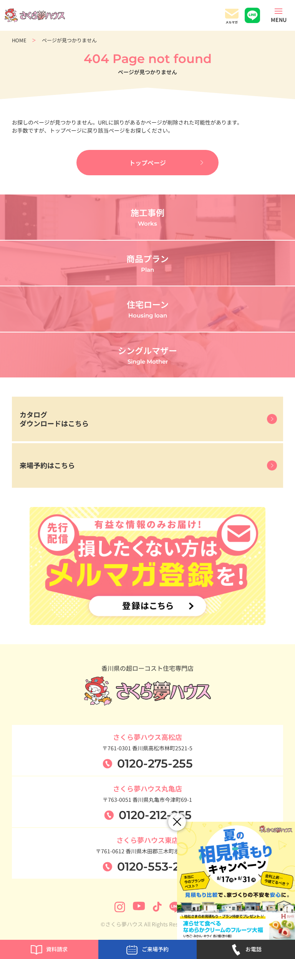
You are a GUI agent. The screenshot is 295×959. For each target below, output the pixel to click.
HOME (19, 40)
